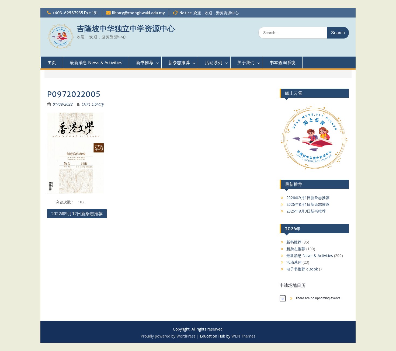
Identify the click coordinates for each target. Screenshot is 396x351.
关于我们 (246, 62)
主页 (51, 62)
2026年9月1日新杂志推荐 (307, 197)
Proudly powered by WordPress (168, 336)
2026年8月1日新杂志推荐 (307, 204)
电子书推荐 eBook (302, 269)
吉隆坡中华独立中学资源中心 (126, 28)
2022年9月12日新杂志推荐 (77, 214)
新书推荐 (144, 62)
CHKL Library (93, 104)
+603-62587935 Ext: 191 (75, 13)
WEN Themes (243, 336)
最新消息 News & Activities (96, 62)
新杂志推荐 (179, 62)
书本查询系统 (283, 62)
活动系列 (213, 62)
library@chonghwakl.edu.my (138, 13)
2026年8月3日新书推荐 (306, 211)
